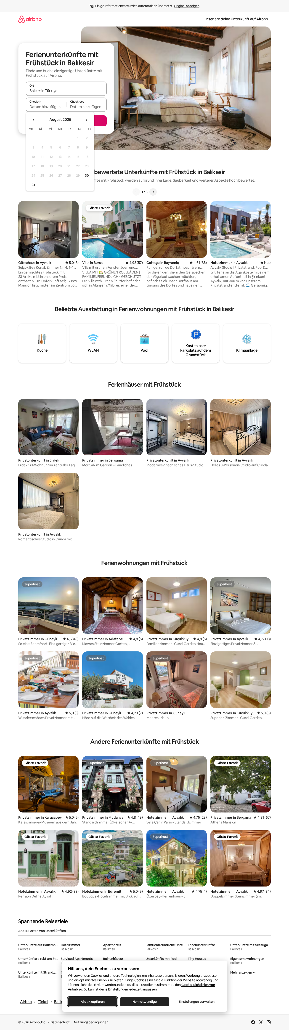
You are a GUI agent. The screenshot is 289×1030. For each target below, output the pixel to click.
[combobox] (66, 90)
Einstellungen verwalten (197, 1002)
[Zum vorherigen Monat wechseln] (33, 119)
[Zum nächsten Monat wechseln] (86, 119)
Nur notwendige (145, 1002)
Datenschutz (60, 1022)
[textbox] (46, 106)
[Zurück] (136, 192)
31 (33, 185)
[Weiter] (153, 192)
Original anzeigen (186, 6)
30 (87, 175)
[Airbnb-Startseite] (30, 19)
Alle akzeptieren (92, 1002)
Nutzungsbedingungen (91, 1022)
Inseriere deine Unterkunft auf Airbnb (236, 19)
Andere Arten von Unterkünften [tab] (42, 931)
